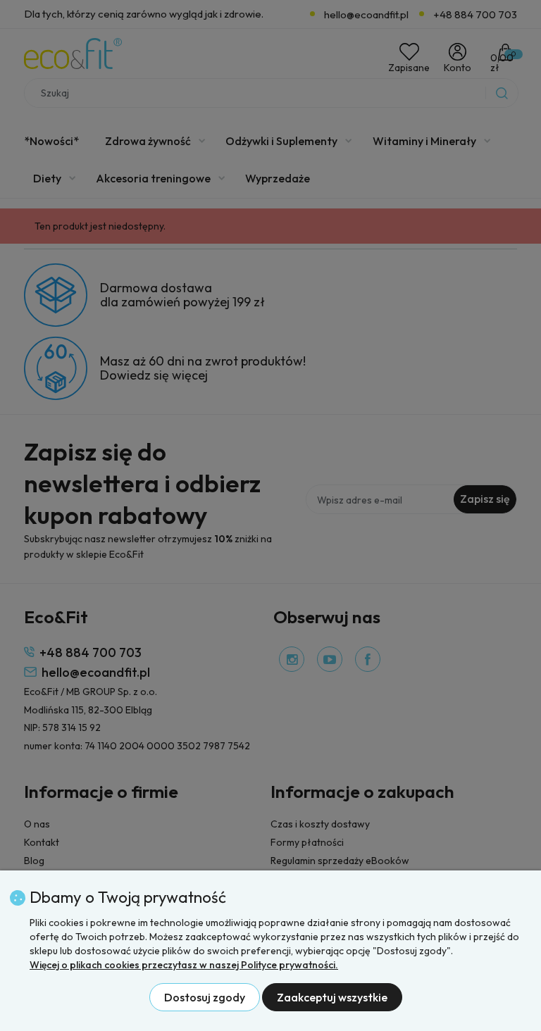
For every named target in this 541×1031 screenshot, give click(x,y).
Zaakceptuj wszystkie (332, 997)
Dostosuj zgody (204, 997)
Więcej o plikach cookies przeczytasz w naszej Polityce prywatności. (184, 964)
